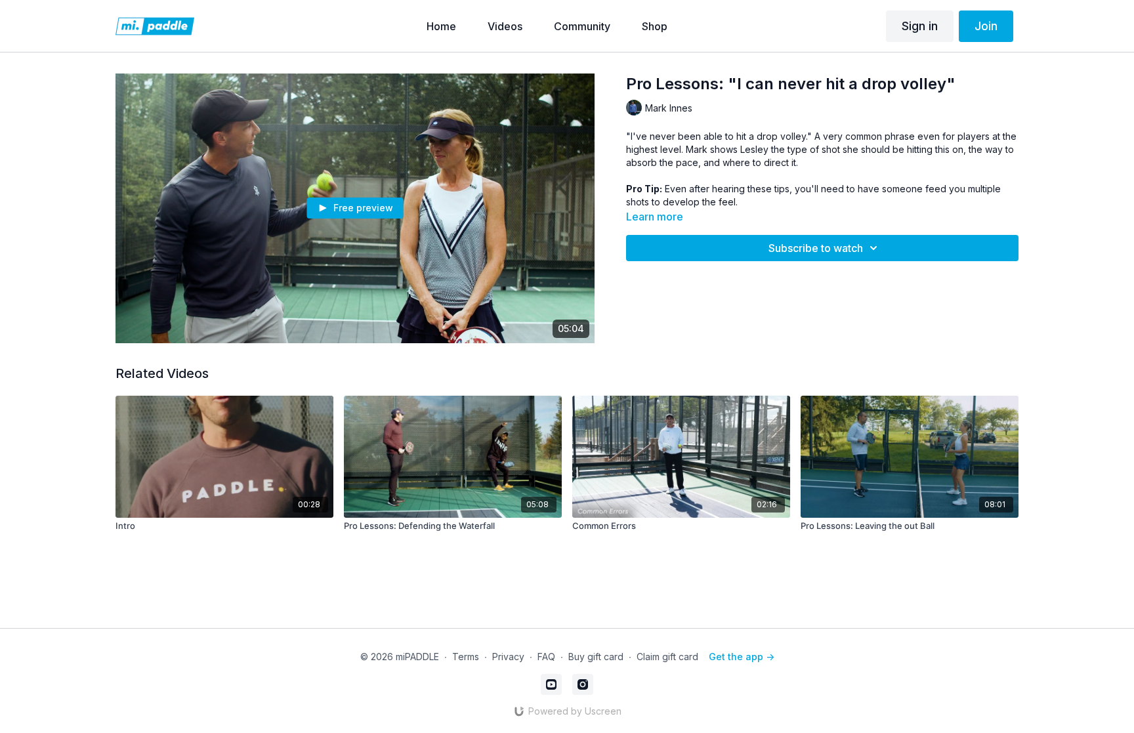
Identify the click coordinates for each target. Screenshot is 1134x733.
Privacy (508, 656)
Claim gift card (667, 656)
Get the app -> (741, 656)
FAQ (546, 656)
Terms (465, 656)
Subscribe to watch (815, 248)
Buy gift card (595, 656)
